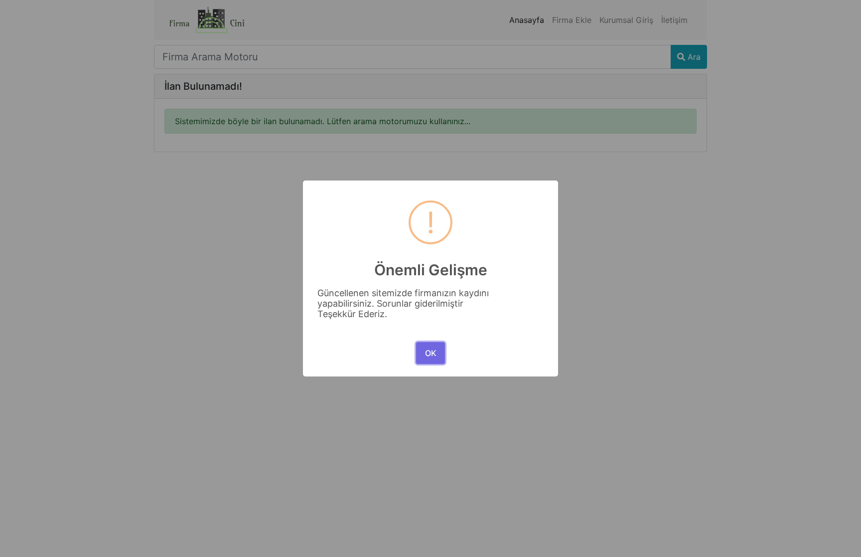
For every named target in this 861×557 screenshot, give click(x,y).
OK (430, 353)
